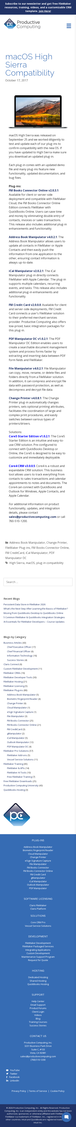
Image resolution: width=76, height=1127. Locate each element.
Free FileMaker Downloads (18, 781)
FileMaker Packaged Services (38, 946)
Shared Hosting (38, 980)
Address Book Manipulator (27, 543)
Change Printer (56, 543)
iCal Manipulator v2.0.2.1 (26, 271)
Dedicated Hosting (38, 977)
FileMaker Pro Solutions (16, 750)
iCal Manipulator (37, 553)
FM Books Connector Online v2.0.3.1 (34, 190)
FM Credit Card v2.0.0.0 (25, 305)
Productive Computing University (21, 785)
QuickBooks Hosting (14, 789)
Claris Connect (11, 664)
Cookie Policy (57, 1091)
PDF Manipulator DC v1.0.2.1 (28, 339)
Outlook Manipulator (18, 742)
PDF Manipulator (38, 888)
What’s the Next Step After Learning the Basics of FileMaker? (36, 608)
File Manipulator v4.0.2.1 (26, 368)
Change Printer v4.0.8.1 (25, 398)
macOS (30, 563)
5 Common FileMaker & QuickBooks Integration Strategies (34, 617)
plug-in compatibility (49, 563)
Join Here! (45, 11)
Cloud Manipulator (17, 707)
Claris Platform (38, 908)
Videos (38, 1015)
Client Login (38, 1011)
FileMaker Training (13, 763)
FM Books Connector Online (50, 548)
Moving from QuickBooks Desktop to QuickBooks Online (33, 613)
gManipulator (14, 733)
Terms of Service (38, 1091)
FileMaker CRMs (12, 673)
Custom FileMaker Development (21, 668)
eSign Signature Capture (20, 712)
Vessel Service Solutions (20, 759)
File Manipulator (15, 716)
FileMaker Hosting (13, 681)
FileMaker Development (38, 943)
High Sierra (16, 563)
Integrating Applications (38, 949)
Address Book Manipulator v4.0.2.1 (33, 237)
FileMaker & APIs (16, 768)
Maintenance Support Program (38, 956)
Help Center (38, 1001)
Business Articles (13, 642)
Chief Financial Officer (18, 651)
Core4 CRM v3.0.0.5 (22, 466)
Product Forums (38, 1008)
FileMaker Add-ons (17, 755)
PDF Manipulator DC (17, 746)
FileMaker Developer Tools (18, 677)
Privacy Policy (19, 1091)
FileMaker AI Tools (16, 772)
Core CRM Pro (38, 922)
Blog (38, 1018)
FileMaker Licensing (14, 686)
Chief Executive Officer (19, 647)
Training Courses (38, 1022)
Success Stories (15, 660)
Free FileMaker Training (19, 776)
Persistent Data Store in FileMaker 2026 (24, 604)
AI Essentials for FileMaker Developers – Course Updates (34, 621)
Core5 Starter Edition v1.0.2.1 (29, 436)
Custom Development (38, 953)
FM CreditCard (14, 553)
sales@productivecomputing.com (32, 517)
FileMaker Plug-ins (17, 548)
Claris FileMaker (38, 905)
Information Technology (20, 655)
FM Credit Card (38, 874)
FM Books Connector (18, 720)
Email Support (38, 1004)
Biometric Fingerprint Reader (22, 698)
